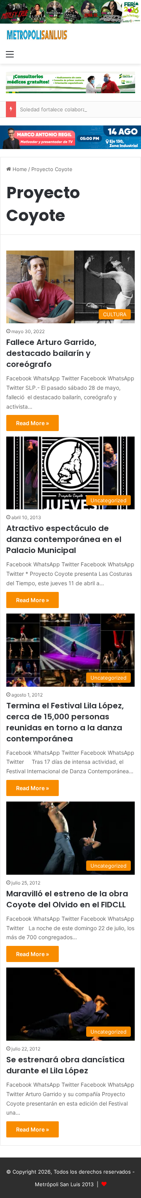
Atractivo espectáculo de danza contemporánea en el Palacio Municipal (63, 539)
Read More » (32, 423)
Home (19, 169)
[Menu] (10, 54)
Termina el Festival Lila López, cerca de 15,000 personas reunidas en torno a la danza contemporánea (65, 722)
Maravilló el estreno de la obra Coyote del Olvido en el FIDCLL (67, 899)
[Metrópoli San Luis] (37, 35)
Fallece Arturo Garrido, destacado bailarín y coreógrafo (51, 353)
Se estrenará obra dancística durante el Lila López (65, 1065)
